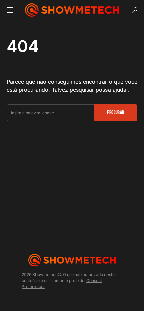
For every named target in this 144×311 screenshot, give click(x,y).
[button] (10, 10)
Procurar (115, 112)
